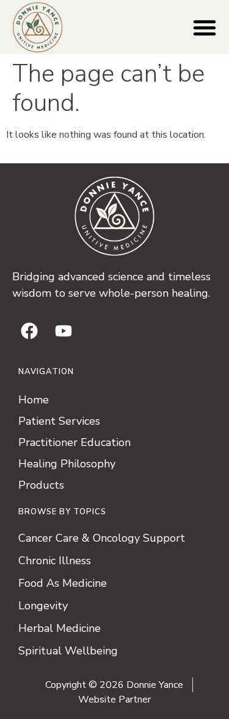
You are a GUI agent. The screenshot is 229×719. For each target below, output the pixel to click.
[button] (204, 27)
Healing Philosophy (66, 463)
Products (41, 485)
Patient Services (59, 421)
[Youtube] (63, 331)
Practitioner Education (74, 442)
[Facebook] (29, 331)
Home (33, 399)
